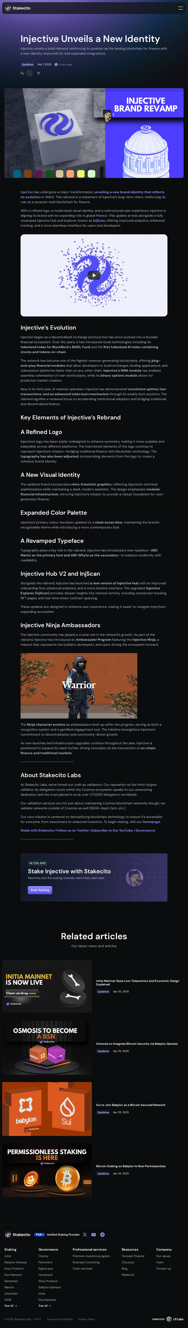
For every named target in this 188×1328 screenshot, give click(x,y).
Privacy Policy (87, 1319)
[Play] (94, 275)
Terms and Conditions (60, 1319)
